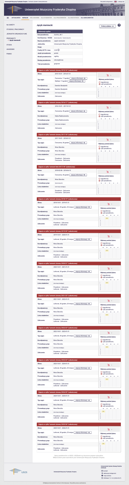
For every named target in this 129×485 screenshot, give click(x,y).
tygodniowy (105, 82)
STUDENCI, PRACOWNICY (15, 29)
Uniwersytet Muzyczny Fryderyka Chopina (68, 44)
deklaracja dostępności (110, 473)
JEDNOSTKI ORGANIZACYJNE (17, 34)
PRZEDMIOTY (11, 38)
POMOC (9, 54)
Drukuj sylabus (106, 26)
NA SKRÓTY (11, 25)
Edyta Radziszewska (62, 116)
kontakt (106, 471)
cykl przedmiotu (106, 84)
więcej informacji (77, 78)
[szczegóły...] (111, 75)
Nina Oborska (59, 147)
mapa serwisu (107, 475)
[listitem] (16, 18)
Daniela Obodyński (61, 86)
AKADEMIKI (10, 49)
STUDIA (9, 45)
